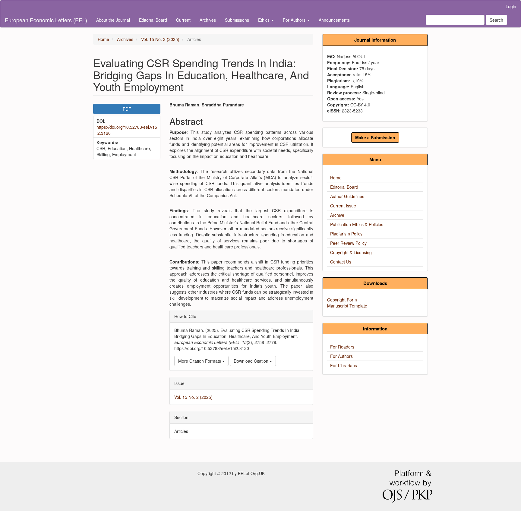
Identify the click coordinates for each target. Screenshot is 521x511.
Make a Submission (375, 137)
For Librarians (343, 365)
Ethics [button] (264, 20)
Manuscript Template (347, 306)
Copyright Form (342, 300)
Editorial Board (153, 20)
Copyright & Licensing (351, 252)
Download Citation (252, 361)
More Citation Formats (200, 361)
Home (103, 39)
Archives (208, 20)
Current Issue (343, 206)
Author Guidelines (347, 196)
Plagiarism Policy (346, 234)
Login (511, 6)
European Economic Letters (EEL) (46, 20)
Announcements (334, 20)
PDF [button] (127, 109)
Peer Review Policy (348, 243)
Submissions (237, 20)
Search (496, 20)
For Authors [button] (295, 20)
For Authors (341, 356)
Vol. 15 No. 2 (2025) (160, 39)
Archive (337, 215)
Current (183, 20)
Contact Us (340, 262)
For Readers (342, 347)
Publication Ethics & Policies (356, 224)
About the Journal (113, 20)
